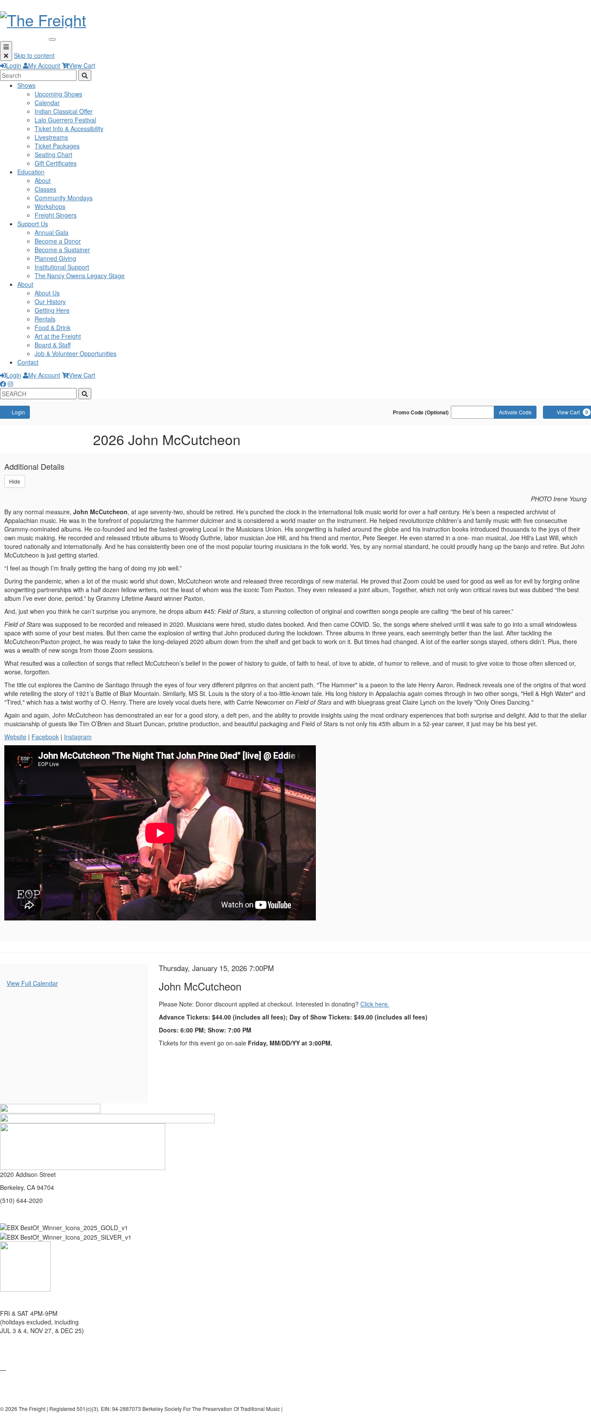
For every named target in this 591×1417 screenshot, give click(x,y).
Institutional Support (62, 267)
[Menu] (6, 51)
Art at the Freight (58, 336)
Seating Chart (53, 154)
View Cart (82, 65)
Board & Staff (53, 344)
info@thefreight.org (26, 1213)
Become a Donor (58, 241)
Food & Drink (53, 327)
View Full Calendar (32, 983)
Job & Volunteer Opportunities (75, 353)
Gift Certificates (56, 163)
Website (15, 736)
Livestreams (51, 137)
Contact (28, 362)
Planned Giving (55, 258)
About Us (47, 293)
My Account (44, 65)
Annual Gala (51, 232)
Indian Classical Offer (64, 111)
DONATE (12, 1356)
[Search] (84, 75)
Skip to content (34, 55)
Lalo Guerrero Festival (65, 119)
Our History (50, 301)
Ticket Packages (57, 145)
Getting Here (52, 310)
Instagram (78, 736)
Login (13, 65)
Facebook (45, 736)
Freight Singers (56, 215)
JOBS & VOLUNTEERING (35, 1395)
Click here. (374, 1004)
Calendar (47, 102)
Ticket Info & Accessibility (69, 128)
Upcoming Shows (58, 94)
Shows (26, 85)
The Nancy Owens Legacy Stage (80, 275)
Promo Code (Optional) (421, 412)
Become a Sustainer (62, 249)
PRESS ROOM (20, 1382)
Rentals (45, 318)
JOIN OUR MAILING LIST (35, 1343)
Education (31, 171)
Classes (45, 189)
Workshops (50, 206)
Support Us (32, 223)
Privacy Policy (300, 1408)
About (43, 180)
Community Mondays (64, 197)
